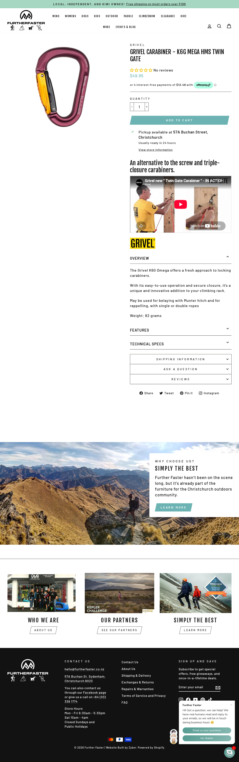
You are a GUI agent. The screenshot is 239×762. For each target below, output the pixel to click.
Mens (55, 16)
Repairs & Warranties (138, 689)
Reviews (180, 379)
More (106, 27)
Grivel (137, 44)
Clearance (168, 16)
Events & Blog (126, 27)
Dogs (85, 16)
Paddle (128, 16)
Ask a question (181, 369)
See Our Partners (119, 630)
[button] (141, 70)
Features (139, 330)
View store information (156, 149)
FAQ (125, 702)
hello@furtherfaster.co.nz (84, 669)
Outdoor (112, 16)
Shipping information (180, 359)
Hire (184, 16)
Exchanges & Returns (138, 682)
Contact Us (130, 662)
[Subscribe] (217, 687)
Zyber (132, 747)
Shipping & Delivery (136, 675)
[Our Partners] (119, 593)
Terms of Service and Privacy (144, 695)
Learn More (174, 507)
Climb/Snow (147, 16)
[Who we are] (43, 593)
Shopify (159, 747)
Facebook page (94, 692)
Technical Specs (147, 344)
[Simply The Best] (196, 593)
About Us (43, 630)
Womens (70, 16)
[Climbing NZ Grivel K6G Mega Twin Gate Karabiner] (142, 247)
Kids (97, 16)
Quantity (140, 98)
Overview (139, 258)
